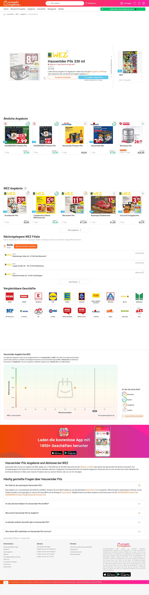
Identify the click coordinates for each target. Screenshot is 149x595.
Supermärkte (66, 492)
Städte (61, 9)
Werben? (6, 549)
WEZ (17, 14)
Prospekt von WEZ (97, 72)
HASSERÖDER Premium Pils (128, 492)
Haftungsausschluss (45, 582)
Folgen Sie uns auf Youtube (45, 554)
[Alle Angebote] (25, 188)
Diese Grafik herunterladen (133, 416)
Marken (6, 554)
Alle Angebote (8, 552)
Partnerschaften (75, 554)
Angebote (31, 9)
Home (6, 9)
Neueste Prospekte (18, 9)
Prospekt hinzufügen (10, 562)
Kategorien (52, 9)
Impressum (7, 564)
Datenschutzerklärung (83, 582)
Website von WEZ (86, 467)
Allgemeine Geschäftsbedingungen (64, 582)
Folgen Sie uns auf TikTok (45, 556)
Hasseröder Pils (92, 490)
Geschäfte (41, 9)
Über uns (6, 559)
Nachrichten (7, 567)
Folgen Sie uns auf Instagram (46, 551)
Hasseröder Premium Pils (36, 495)
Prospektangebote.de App (12, 557)
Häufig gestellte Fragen (11, 547)
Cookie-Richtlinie (96, 582)
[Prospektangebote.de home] (12, 3)
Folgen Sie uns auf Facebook (46, 549)
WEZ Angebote (13, 188)
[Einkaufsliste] (143, 3)
